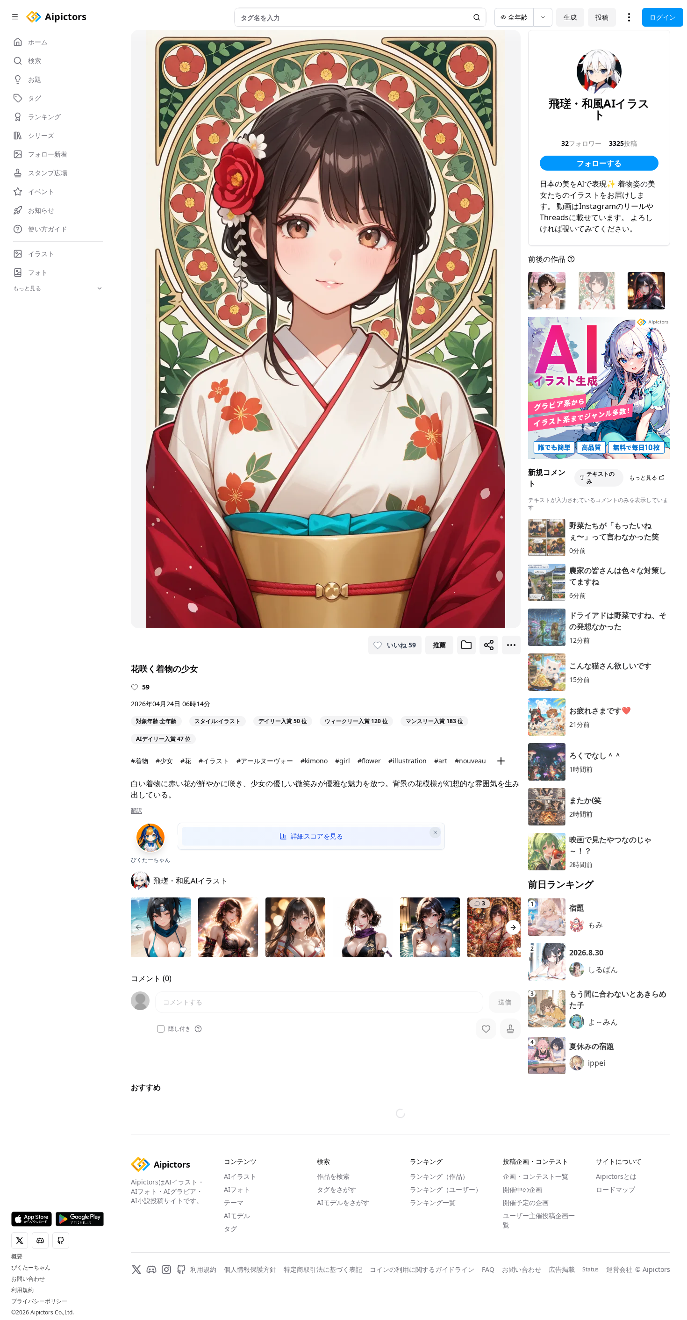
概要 (16, 1256)
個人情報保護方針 (250, 1269)
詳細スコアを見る (317, 836)
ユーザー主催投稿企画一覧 (539, 1220)
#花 (185, 760)
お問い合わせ (28, 1279)
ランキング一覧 (433, 1202)
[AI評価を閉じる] (435, 832)
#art (440, 760)
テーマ (233, 1202)
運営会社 (619, 1269)
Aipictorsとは (616, 1176)
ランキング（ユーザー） (446, 1189)
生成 (570, 17)
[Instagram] (166, 1269)
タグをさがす (336, 1189)
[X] (136, 1269)
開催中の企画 (522, 1189)
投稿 (601, 17)
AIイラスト (240, 1176)
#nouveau (470, 760)
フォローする (599, 163)
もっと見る (643, 477)
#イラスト (214, 760)
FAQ (488, 1269)
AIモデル (237, 1215)
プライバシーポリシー (39, 1301)
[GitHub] (181, 1269)
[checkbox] (161, 1029)
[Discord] (151, 1269)
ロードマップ (615, 1189)
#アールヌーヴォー (264, 760)
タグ (230, 1228)
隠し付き (179, 1029)
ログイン (663, 17)
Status (590, 1269)
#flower (369, 760)
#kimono (314, 760)
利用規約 (22, 1290)
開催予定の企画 (526, 1202)
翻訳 (136, 810)
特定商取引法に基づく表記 (323, 1269)
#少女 (164, 760)
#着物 (139, 760)
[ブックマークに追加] (466, 645)
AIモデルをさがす (343, 1202)
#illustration (407, 760)
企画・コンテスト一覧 (535, 1176)
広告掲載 (562, 1269)
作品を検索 (333, 1176)
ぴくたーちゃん (30, 1267)
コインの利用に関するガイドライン (422, 1269)
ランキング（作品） (439, 1176)
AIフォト (237, 1189)
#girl (342, 760)
